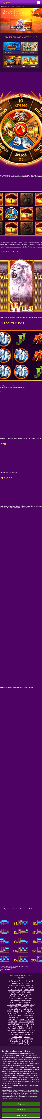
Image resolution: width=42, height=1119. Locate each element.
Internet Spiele (15, 1009)
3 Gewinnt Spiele (16, 981)
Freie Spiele (26, 996)
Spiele (12, 7)
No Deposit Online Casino (20, 1016)
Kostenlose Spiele (14, 1013)
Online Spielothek (17, 1041)
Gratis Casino (13, 1007)
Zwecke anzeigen (21, 1115)
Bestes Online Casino (24, 988)
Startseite (4, 7)
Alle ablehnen (21, 1109)
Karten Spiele (13, 1011)
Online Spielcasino (19, 1038)
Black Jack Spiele (15, 990)
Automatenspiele (16, 986)
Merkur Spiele (15, 1015)
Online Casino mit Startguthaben (21, 1023)
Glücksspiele (28, 1005)
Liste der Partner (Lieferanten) (11, 1098)
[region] (21, 1082)
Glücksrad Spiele (14, 1005)
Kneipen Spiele (26, 1011)
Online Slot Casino (23, 1036)
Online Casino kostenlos (17, 1035)
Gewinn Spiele (24, 1003)
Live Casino (29, 1013)
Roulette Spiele (23, 1043)
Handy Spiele (27, 1007)
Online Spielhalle (26, 1039)
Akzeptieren (21, 1104)
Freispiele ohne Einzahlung (20, 998)
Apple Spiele (23, 983)
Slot (14, 386)
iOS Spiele (27, 1009)
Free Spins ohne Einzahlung (20, 995)
